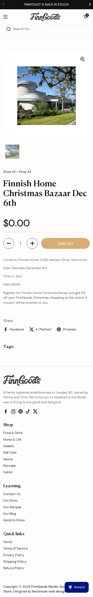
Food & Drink (12, 433)
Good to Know (14, 520)
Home (7, 542)
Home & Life (12, 439)
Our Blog (9, 513)
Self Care (9, 452)
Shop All (9, 172)
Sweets (8, 446)
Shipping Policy (14, 561)
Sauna (8, 459)
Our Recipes (12, 507)
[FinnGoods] (45, 17)
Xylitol (7, 472)
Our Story (10, 500)
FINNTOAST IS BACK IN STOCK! (46, 4)
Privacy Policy (13, 555)
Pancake (9, 466)
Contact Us (11, 494)
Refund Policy (13, 568)
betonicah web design (49, 591)
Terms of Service (15, 548)
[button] (85, 17)
